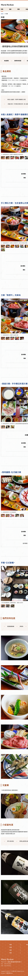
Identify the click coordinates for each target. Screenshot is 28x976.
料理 (10, 947)
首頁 (10, 944)
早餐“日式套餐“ (8, 563)
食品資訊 (6, 60)
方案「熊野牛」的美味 (11, 295)
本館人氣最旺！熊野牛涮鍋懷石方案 (16, 99)
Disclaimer (3, 973)
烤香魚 (21, 626)
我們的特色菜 (17, 60)
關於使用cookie (10, 973)
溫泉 (10, 950)
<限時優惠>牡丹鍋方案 (11, 472)
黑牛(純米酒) (10, 841)
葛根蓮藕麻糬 (10, 626)
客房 (10, 952)
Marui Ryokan (7, 959)
